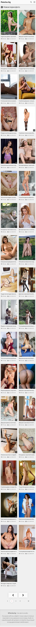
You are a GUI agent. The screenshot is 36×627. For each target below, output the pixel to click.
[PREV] (13, 595)
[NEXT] (23, 595)
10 (28, 601)
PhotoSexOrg (6, 2)
